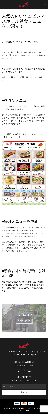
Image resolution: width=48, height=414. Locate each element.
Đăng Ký (24, 392)
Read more (24, 321)
